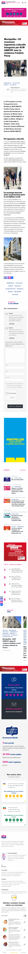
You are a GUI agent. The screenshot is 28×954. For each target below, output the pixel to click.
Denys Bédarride (15, 87)
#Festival (6, 524)
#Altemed (5, 633)
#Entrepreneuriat (9, 497)
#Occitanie (15, 294)
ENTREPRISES (4, 889)
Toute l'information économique (13, 2)
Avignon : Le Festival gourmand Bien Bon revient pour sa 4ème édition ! (17, 491)
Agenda (3, 879)
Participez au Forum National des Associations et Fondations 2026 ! (16, 518)
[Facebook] (1, 597)
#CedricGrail (16, 83)
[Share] (1, 605)
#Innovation (7, 476)
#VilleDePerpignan (15, 524)
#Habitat (6, 84)
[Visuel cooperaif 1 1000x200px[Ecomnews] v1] (14, 22)
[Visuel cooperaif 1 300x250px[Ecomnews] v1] (15, 551)
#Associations (8, 510)
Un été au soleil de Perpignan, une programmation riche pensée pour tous (17, 531)
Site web (7, 377)
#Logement (13, 84)
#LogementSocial (10, 288)
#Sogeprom (20, 288)
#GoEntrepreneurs (20, 497)
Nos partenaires (12, 853)
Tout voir (22, 470)
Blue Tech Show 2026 (17, 479)
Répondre (11, 323)
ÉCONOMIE (4, 870)
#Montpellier (17, 291)
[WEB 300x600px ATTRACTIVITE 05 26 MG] (15, 440)
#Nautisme (15, 476)
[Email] (1, 602)
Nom (6, 365)
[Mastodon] (1, 600)
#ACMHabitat (7, 83)
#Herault (10, 291)
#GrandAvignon (17, 484)
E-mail (7, 371)
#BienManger (7, 484)
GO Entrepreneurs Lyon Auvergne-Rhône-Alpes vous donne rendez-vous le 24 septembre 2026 (18, 503)
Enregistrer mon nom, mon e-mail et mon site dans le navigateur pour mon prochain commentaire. (15, 385)
